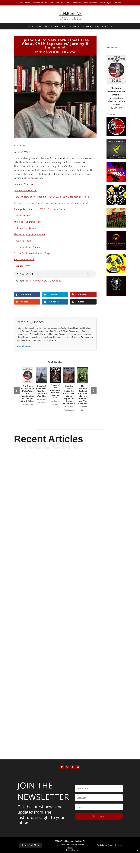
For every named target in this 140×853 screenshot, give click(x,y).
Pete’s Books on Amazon (28, 246)
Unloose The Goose (25, 228)
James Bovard (56, 3)
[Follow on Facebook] (73, 767)
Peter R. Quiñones (49, 51)
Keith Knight (105, 3)
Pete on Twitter (23, 265)
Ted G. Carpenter (73, 3)
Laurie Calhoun (40, 3)
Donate (85, 26)
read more (70, 546)
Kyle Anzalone (90, 3)
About (30, 26)
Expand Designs (114, 845)
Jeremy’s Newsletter (25, 190)
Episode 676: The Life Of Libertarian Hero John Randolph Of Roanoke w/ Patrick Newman (70, 632)
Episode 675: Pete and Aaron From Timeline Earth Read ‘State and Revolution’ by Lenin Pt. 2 (70, 731)
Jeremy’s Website (24, 184)
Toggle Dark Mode (31, 845)
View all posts (23, 346)
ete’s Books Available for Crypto (33, 253)
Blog (97, 26)
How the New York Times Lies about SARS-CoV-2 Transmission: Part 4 (54, 196)
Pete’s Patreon (22, 240)
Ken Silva (117, 107)
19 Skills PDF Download (27, 221)
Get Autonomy (22, 215)
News (38, 26)
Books (46, 26)
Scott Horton (24, 3)
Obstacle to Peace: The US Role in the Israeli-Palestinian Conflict (51, 203)
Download (55, 280)
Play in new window (36, 280)
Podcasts (59, 26)
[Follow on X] (62, 767)
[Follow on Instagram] (67, 767)
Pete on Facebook (24, 259)
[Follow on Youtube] (78, 767)
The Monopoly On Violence (29, 234)
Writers (117, 3)
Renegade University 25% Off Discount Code (39, 209)
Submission (107, 26)
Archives (73, 26)
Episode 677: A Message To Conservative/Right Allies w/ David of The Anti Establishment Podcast (70, 534)
